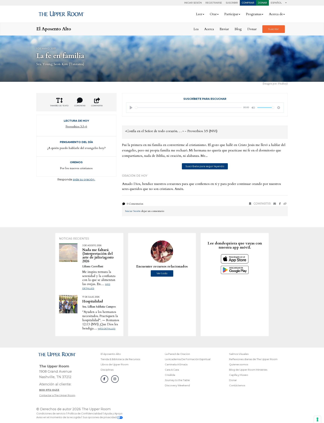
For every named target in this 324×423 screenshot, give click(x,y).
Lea (196, 29)
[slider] (188, 107)
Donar (262, 2)
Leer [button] (199, 14)
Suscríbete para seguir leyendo (204, 166)
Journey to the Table (177, 380)
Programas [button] (253, 14)
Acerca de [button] (276, 14)
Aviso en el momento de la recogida (58, 417)
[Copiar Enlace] (285, 204)
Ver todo (162, 273)
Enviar (224, 29)
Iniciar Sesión (193, 2)
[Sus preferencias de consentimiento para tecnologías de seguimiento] (317, 419)
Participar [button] (231, 14)
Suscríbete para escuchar (204, 99)
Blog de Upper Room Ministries (248, 369)
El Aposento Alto (111, 353)
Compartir (97, 105)
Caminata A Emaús (176, 364)
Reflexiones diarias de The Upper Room (253, 359)
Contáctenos (237, 385)
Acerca (209, 29)
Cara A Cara (172, 369)
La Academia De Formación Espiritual (187, 359)
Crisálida (170, 374)
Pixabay (282, 83)
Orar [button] (213, 14)
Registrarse (214, 2)
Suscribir (232, 2)
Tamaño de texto (59, 105)
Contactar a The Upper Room (57, 395)
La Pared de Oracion (177, 353)
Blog (238, 29)
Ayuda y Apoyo (113, 413)
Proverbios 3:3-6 (76, 126)
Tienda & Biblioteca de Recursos (120, 359)
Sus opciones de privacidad (100, 417)
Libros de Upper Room (114, 364)
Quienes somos (238, 364)
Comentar (79, 105)
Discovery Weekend (177, 385)
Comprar (248, 2)
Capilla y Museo (238, 374)
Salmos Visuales (238, 353)
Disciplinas (107, 369)
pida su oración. (84, 179)
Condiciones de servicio (51, 413)
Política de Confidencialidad (85, 413)
